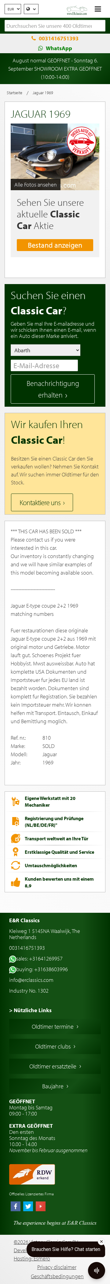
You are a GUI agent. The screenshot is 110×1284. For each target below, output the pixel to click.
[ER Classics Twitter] (28, 1206)
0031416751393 (59, 38)
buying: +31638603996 (42, 969)
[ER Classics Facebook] (15, 1206)
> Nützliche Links (30, 1010)
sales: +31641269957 (39, 958)
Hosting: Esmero (32, 1258)
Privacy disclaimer (56, 1267)
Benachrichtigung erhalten (53, 389)
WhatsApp (59, 48)
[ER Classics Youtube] (41, 1206)
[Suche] (100, 26)
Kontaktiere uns (40, 502)
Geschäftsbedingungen (57, 1276)
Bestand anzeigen (55, 245)
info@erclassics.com (31, 979)
